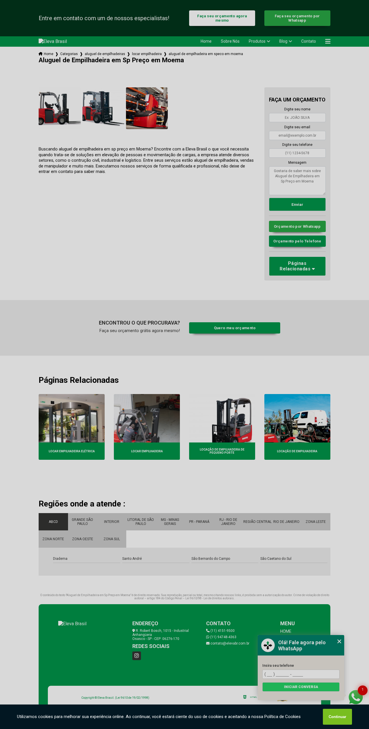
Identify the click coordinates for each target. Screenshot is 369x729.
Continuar (337, 717)
